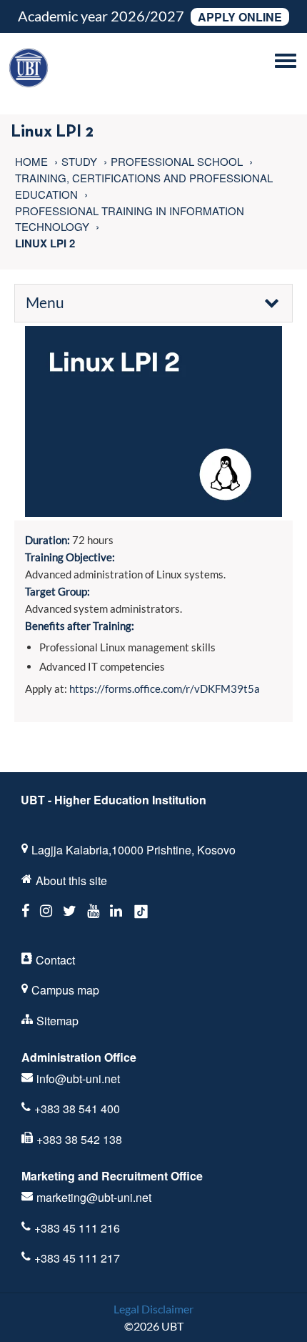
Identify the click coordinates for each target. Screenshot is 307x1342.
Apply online (240, 17)
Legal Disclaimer (153, 1309)
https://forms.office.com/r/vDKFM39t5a (164, 688)
